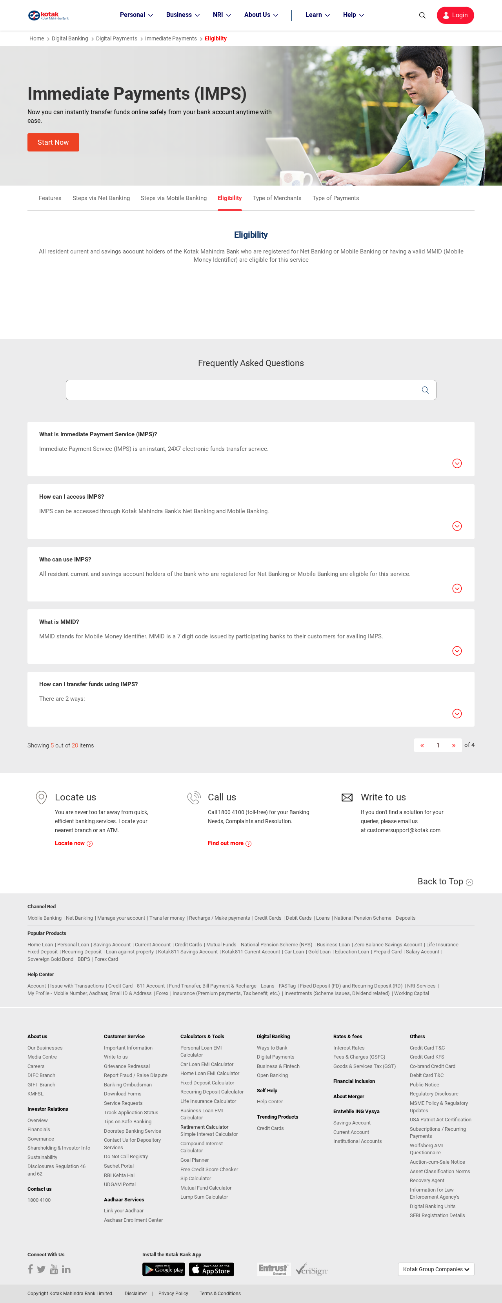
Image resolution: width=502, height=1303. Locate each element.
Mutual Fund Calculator (205, 1188)
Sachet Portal (119, 1166)
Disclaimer (136, 1293)
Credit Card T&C (427, 1048)
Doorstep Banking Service (132, 1131)
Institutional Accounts (357, 1141)
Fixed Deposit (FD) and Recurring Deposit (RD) (351, 986)
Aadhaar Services (124, 1200)
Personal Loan (73, 945)
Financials (38, 1129)
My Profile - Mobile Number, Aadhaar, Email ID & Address (89, 993)
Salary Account (422, 952)
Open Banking (272, 1075)
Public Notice (424, 1085)
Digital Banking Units (433, 1206)
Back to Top (441, 881)
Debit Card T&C (427, 1075)
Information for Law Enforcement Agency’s (435, 1193)
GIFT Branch (41, 1085)
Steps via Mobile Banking (174, 198)
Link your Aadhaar (124, 1211)
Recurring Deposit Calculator (212, 1092)
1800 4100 (39, 1200)
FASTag (287, 986)
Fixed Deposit (42, 952)
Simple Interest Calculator (209, 1134)
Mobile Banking (44, 918)
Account (36, 986)
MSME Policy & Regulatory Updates (439, 1106)
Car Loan (294, 952)
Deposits (406, 918)
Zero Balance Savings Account (388, 945)
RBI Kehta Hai (119, 1175)
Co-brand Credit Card (432, 1066)
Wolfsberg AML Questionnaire (427, 1149)
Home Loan (40, 945)
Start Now (53, 142)
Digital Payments (116, 38)
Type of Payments (336, 198)
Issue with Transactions (77, 986)
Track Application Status (131, 1112)
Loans (323, 918)
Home (36, 38)
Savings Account (112, 945)
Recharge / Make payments (219, 918)
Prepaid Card (387, 952)
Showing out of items (60, 745)
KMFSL (35, 1094)
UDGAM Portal (120, 1184)
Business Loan (333, 945)
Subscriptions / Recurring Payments (438, 1132)
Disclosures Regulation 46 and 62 (56, 1170)
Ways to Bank (272, 1048)
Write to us (116, 1057)
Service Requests (123, 1103)
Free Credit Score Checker (209, 1169)
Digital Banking (70, 38)
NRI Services (421, 986)
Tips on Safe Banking (127, 1121)
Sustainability (42, 1157)
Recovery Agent (427, 1180)
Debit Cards (299, 918)
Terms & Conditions (220, 1293)
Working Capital (411, 993)
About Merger (348, 1096)
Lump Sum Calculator (204, 1197)
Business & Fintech (278, 1066)
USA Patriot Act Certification (440, 1120)
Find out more (226, 843)
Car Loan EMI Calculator (206, 1064)
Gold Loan (319, 952)
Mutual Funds (221, 945)
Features (50, 198)
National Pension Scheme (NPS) (277, 945)
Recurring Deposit (82, 952)
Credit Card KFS (427, 1057)
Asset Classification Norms (440, 1171)
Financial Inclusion (354, 1081)
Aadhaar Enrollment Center (133, 1220)
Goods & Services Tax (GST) (364, 1066)
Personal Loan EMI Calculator (201, 1051)
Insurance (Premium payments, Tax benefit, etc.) (226, 993)
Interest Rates (349, 1048)
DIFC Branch (41, 1075)
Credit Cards (268, 918)
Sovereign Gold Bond (50, 959)
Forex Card (106, 959)
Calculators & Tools (202, 1036)
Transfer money (167, 918)
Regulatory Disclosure (434, 1094)
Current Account (153, 945)
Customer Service (124, 1036)
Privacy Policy (173, 1293)
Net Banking (79, 918)
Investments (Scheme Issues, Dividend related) (337, 993)
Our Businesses (45, 1048)
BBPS (84, 959)
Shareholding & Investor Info (58, 1148)
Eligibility (230, 198)
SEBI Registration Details (437, 1215)
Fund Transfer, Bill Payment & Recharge (212, 986)
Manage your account (121, 918)
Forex (162, 993)
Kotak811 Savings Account (188, 952)
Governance (40, 1139)
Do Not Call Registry (126, 1156)
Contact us (39, 1189)
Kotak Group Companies (433, 1269)
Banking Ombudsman (128, 1085)
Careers (36, 1066)
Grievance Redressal (127, 1066)
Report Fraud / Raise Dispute (135, 1075)
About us (37, 1036)
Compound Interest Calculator (201, 1147)
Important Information (128, 1048)
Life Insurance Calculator (208, 1101)
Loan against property (130, 952)
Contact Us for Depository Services (132, 1143)
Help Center (270, 1101)
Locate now (70, 843)
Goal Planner (194, 1160)
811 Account (151, 986)
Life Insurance (442, 945)
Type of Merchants (277, 198)
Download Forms (123, 1094)
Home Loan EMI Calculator (209, 1073)
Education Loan (352, 952)
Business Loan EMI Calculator (201, 1114)
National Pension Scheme (362, 918)
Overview (37, 1120)
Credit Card (120, 986)
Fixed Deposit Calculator (207, 1083)
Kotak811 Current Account (251, 952)
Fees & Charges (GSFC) (359, 1057)
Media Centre (42, 1057)
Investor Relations (47, 1109)
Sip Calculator (195, 1178)
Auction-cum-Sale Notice (437, 1162)
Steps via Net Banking (101, 198)
